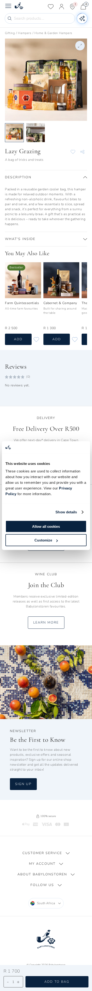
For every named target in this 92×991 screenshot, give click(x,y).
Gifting (10, 33)
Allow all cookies (46, 526)
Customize (43, 540)
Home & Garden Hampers (53, 33)
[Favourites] (51, 6)
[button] (46, 177)
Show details (66, 512)
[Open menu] (8, 6)
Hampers (24, 33)
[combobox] (46, 903)
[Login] (62, 6)
